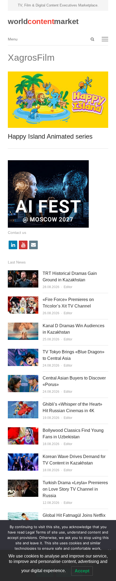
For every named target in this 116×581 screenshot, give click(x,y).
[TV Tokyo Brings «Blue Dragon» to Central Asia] (23, 352)
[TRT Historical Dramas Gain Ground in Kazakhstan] (23, 273)
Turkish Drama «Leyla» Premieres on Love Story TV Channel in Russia (75, 489)
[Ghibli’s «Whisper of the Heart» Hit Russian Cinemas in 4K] (23, 404)
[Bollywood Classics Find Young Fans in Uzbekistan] (23, 430)
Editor (68, 287)
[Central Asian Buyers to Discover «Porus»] (23, 378)
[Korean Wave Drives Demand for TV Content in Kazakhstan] (23, 456)
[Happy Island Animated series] (58, 75)
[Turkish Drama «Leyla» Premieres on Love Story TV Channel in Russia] (23, 483)
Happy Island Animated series (50, 136)
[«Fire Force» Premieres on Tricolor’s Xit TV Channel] (23, 300)
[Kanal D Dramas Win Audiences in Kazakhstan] (23, 326)
